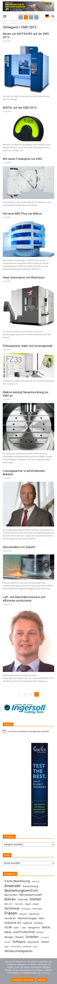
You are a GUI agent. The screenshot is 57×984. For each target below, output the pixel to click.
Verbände (27, 946)
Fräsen (10, 913)
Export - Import (32, 904)
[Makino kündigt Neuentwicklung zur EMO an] (28, 426)
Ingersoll (27, 923)
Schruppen (45, 937)
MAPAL (46, 927)
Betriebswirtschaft (30, 894)
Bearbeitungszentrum (21, 890)
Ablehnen (42, 980)
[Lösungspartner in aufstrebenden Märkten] (28, 504)
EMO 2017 (8, 904)
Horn (41, 918)
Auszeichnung (30, 886)
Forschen (37, 908)
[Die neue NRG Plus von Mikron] (28, 239)
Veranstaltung (16, 947)
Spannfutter (33, 942)
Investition (38, 923)
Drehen (35, 899)
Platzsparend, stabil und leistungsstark (27, 345)
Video (35, 947)
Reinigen (8, 937)
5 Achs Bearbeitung (17, 881)
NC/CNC (40, 932)
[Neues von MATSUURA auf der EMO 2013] (28, 69)
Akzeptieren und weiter (22, 980)
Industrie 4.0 (12, 922)
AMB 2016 (35, 881)
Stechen (45, 942)
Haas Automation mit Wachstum (24, 277)
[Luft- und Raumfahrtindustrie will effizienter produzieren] (28, 640)
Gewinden (23, 914)
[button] (4, 16)
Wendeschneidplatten (18, 951)
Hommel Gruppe (27, 918)
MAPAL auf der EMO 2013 (20, 107)
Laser (23, 927)
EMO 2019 (19, 904)
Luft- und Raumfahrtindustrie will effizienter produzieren (24, 598)
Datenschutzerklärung (28, 975)
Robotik (19, 937)
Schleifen (32, 936)
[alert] (28, 731)
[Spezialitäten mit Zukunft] (28, 566)
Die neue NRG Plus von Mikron (22, 213)
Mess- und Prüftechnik (19, 932)
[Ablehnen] (53, 971)
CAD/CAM (23, 899)
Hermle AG (9, 918)
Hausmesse (34, 913)
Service (7, 942)
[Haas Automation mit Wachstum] (28, 306)
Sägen (6, 947)
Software (18, 941)
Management (34, 927)
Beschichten (10, 894)
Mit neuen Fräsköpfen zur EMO (22, 159)
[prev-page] (19, 694)
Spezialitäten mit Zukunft (19, 547)
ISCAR (8, 927)
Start (4, 23)
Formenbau (26, 909)
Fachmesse (12, 908)
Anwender (12, 885)
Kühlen (16, 928)
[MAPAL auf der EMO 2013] (28, 128)
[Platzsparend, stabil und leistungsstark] (28, 365)
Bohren (10, 899)
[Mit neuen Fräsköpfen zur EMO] (28, 182)
